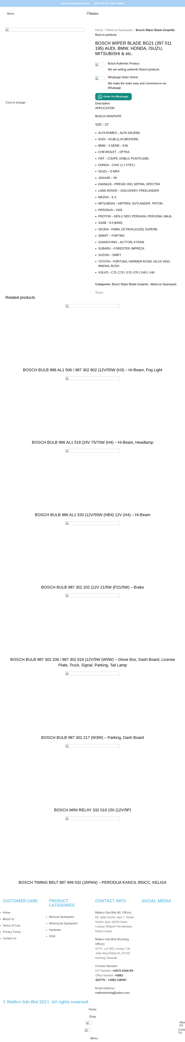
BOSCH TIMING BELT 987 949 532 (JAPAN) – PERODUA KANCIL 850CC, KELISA (92, 882)
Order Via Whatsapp (116, 96)
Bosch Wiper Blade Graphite (155, 30)
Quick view (92, 362)
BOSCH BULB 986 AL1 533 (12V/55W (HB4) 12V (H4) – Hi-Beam (92, 515)
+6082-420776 (100, 3)
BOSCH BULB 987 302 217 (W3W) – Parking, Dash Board (92, 737)
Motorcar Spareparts (119, 30)
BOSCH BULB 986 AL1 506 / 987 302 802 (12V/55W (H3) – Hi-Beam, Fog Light (92, 370)
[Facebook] (145, 914)
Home (99, 30)
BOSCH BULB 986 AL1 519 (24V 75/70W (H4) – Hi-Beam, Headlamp (92, 442)
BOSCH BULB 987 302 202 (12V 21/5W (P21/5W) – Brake (92, 587)
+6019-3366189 (122, 970)
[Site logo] (92, 13)
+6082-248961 (117, 3)
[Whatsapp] (155, 914)
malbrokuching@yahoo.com (112, 992)
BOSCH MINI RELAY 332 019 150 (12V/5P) (92, 810)
